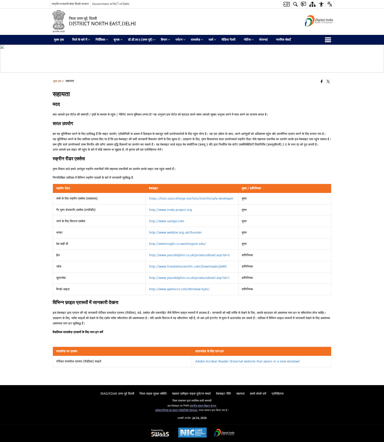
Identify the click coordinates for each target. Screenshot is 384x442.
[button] (295, 4)
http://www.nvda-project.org (170, 210)
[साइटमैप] (312, 4)
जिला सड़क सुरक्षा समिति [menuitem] (153, 393)
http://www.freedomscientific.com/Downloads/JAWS (188, 266)
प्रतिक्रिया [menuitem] (278, 393)
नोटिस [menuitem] (247, 39)
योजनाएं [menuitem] (263, 39)
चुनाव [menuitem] (117, 39)
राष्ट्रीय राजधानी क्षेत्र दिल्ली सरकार (70, 4)
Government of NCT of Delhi (110, 4)
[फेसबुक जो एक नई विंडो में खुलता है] (321, 82)
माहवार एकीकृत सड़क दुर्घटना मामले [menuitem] (191, 393)
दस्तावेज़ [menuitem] (195, 39)
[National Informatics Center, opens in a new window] (192, 433)
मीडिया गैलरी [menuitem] (228, 39)
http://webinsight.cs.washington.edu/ (177, 244)
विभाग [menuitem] (164, 39)
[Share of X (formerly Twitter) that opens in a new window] (328, 82)
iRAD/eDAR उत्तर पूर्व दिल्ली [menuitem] (117, 393)
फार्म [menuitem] (211, 39)
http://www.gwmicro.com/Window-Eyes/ (179, 289)
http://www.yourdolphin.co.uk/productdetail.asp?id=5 (189, 255)
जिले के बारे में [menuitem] (79, 39)
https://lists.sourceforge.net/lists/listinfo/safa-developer (191, 198)
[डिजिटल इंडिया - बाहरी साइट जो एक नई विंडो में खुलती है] (313, 30)
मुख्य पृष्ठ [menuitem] (59, 39)
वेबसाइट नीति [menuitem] (223, 393)
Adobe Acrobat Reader (247, 361)
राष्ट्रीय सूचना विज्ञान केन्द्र (203, 406)
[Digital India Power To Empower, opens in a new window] (224, 433)
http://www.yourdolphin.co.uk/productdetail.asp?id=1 (189, 278)
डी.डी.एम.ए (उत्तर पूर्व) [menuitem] (140, 39)
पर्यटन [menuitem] (179, 39)
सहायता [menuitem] (240, 393)
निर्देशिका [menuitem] (100, 39)
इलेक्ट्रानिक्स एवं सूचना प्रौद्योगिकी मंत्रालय (176, 410)
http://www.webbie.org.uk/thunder (175, 232)
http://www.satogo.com (166, 221)
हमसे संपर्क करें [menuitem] (258, 393)
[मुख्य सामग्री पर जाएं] (286, 4)
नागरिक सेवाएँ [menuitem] (283, 39)
